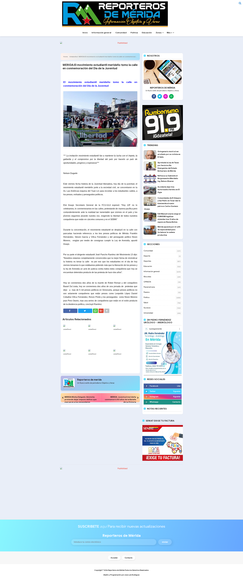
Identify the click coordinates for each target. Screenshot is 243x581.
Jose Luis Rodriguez (132, 575)
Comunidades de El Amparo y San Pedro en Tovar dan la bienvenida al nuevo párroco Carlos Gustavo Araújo (162, 203)
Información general (151, 271)
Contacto (129, 558)
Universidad (148, 313)
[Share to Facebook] (70, 311)
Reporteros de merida (89, 379)
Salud (146, 302)
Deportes (147, 261)
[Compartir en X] (85, 311)
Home (65, 57)
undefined (67, 329)
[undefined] (75, 325)
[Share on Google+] (101, 311)
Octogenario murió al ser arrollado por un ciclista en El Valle (169, 154)
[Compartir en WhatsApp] (95, 311)
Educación (148, 266)
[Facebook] (154, 96)
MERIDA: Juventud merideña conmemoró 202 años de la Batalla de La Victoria (120, 399)
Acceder (114, 558)
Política (146, 297)
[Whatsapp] (171, 96)
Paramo (147, 292)
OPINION (147, 282)
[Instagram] (165, 96)
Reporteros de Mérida (116, 570)
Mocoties (147, 277)
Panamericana (149, 287)
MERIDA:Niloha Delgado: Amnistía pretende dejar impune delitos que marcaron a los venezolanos (81, 399)
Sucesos (147, 308)
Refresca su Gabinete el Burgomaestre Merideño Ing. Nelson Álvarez (168, 178)
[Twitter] (159, 96)
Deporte (147, 256)
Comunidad (148, 251)
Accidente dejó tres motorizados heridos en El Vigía (169, 190)
